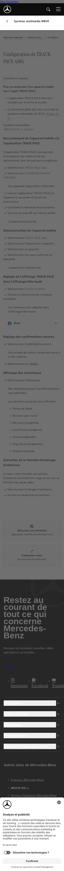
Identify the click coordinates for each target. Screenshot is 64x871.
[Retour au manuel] (8, 21)
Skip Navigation (9, 1)
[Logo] (7, 9)
